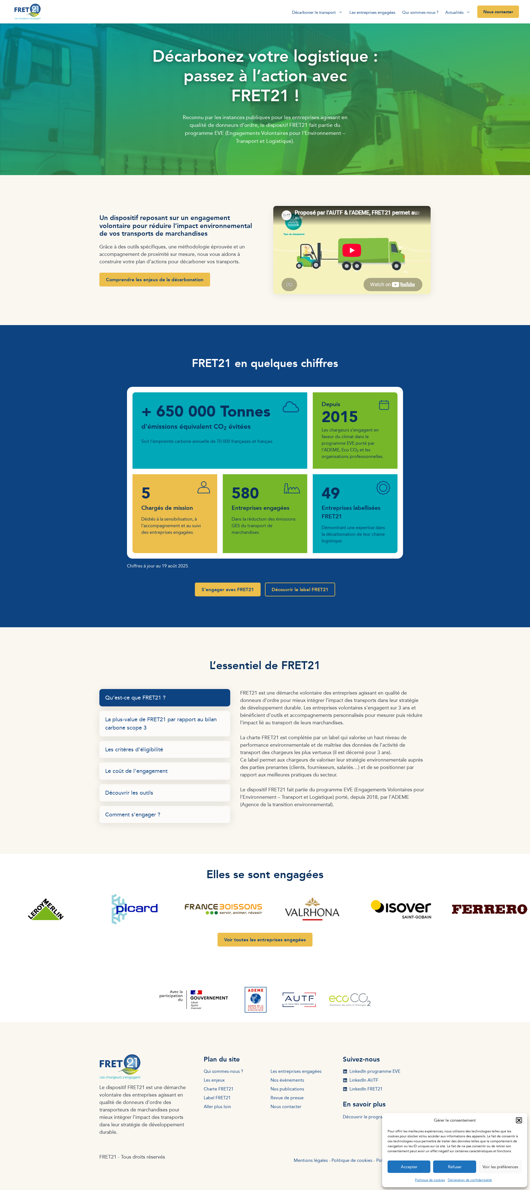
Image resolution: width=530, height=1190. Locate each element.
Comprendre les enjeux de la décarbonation (154, 279)
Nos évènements (287, 1080)
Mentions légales (311, 1160)
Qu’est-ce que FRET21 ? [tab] (135, 697)
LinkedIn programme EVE (374, 1071)
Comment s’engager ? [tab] (132, 814)
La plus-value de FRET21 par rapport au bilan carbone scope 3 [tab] (161, 723)
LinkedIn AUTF (363, 1080)
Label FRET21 (217, 1097)
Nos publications (287, 1089)
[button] (519, 1120)
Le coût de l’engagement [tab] (136, 770)
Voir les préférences (500, 1167)
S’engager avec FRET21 (228, 589)
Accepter (409, 1167)
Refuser (455, 1167)
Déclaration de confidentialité (470, 1180)
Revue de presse (287, 1097)
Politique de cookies (430, 1180)
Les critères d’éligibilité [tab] (134, 749)
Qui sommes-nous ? (420, 12)
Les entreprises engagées (372, 12)
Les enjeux (214, 1080)
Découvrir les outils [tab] (129, 792)
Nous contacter (498, 11)
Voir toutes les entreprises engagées (265, 940)
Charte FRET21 (219, 1089)
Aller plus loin (217, 1106)
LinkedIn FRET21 (366, 1089)
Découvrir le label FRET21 (300, 589)
